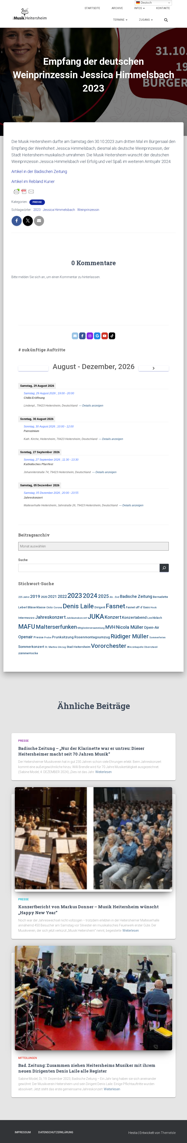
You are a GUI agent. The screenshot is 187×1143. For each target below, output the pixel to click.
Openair (25, 636)
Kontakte (163, 8)
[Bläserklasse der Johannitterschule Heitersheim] (104, 335)
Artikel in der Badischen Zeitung (39, 171)
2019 (35, 596)
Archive (117, 8)
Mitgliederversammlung (91, 627)
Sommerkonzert (31, 647)
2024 (90, 595)
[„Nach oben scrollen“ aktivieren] (178, 1134)
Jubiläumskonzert (76, 617)
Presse (37, 202)
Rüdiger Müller (130, 636)
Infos (138, 8)
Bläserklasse (37, 607)
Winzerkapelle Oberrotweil (142, 647)
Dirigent (99, 607)
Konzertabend (134, 617)
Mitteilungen (27, 1058)
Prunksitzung (63, 637)
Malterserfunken (56, 627)
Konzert (113, 617)
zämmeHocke (28, 653)
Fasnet (115, 606)
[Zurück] (33, 368)
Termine (119, 19)
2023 (37, 210)
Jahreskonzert (50, 617)
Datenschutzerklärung (55, 1132)
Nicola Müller (129, 627)
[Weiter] (154, 368)
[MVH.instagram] (90, 335)
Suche (23, 560)
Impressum (23, 1132)
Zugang (145, 19)
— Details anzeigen (91, 405)
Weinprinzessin (88, 210)
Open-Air (151, 627)
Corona (58, 607)
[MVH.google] (97, 335)
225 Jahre (23, 597)
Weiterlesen (103, 772)
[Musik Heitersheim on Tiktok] (112, 335)
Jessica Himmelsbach (59, 210)
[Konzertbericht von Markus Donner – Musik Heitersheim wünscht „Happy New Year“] (93, 839)
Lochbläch (154, 617)
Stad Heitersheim (78, 647)
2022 (62, 596)
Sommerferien (157, 637)
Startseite (92, 8)
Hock (154, 607)
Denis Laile (78, 606)
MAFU (26, 626)
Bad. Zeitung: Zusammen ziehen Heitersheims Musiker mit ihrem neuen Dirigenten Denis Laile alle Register (86, 1068)
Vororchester (108, 645)
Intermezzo (26, 617)
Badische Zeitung (136, 596)
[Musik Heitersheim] (29, 14)
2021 (52, 596)
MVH (110, 627)
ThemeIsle (168, 1133)
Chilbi (49, 607)
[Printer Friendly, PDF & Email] (23, 191)
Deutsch (146, 2)
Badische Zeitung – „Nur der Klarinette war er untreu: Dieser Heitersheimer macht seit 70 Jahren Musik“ (81, 751)
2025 (103, 596)
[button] (144, 8)
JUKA (96, 616)
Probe (47, 637)
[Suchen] (164, 568)
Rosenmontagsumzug (92, 637)
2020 (44, 597)
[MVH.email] (75, 335)
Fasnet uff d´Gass (138, 607)
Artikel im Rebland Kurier (33, 181)
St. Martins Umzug (55, 647)
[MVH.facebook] (82, 335)
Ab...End (114, 597)
